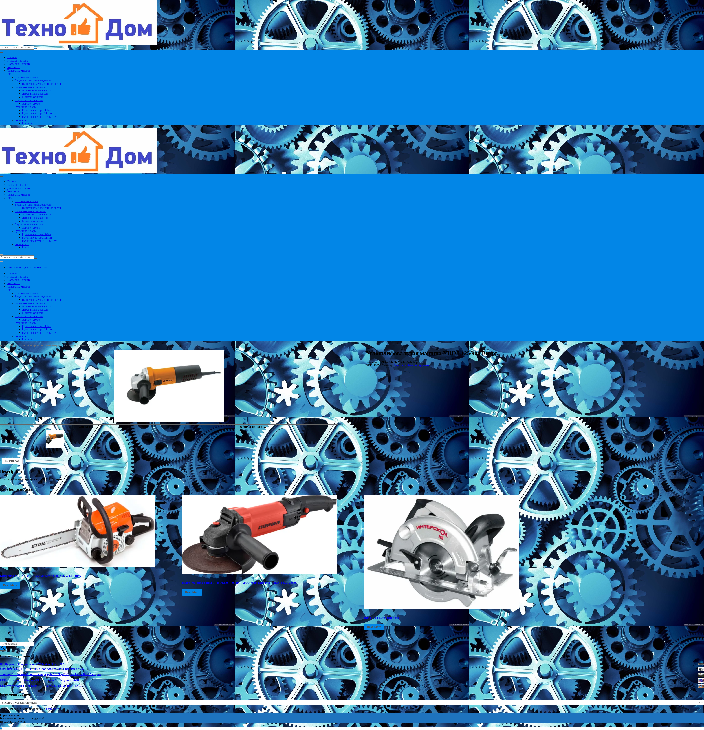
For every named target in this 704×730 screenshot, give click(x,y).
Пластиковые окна (26, 77)
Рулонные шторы (25, 106)
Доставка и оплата (18, 63)
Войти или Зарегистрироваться (27, 267)
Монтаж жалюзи (32, 96)
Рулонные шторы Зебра (36, 110)
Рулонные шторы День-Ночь (40, 116)
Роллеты (27, 123)
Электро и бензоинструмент (26, 345)
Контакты (13, 67)
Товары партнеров (18, 70)
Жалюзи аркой (31, 103)
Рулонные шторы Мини (37, 113)
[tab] (12, 461)
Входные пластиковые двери (33, 80)
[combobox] (352, 702)
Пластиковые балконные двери (41, 83)
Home (3, 345)
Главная (12, 57)
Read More (10, 585)
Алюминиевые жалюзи (36, 90)
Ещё (10, 73)
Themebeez (52, 708)
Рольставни (22, 120)
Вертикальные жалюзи (29, 100)
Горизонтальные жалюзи (30, 87)
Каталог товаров (17, 60)
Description (12, 460)
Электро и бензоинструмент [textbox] (351, 702)
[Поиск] (3, 648)
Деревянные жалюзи (35, 93)
